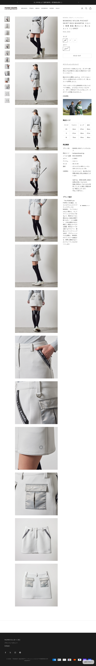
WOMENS (44, 8)
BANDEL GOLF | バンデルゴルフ (73, 17)
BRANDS (24, 8)
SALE (58, 8)
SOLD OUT (77, 55)
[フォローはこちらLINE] (20, 652)
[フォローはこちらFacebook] (5, 652)
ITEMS (31, 8)
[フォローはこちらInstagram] (15, 652)
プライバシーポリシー (11, 643)
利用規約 (7, 646)
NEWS (52, 8)
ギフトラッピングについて (71, 64)
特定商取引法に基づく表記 (12, 640)
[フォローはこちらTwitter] (10, 652)
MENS (38, 8)
